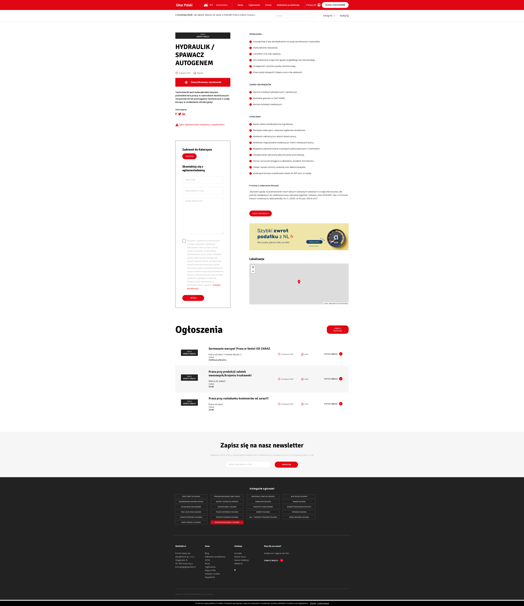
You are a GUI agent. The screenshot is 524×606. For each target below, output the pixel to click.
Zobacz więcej (271, 560)
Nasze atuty (240, 556)
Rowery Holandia (299, 502)
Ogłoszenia (254, 5)
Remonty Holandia (263, 512)
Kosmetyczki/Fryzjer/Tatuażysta (299, 507)
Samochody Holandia (263, 502)
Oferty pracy (202, 35)
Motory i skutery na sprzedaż (227, 502)
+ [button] (253, 267)
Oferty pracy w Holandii (191, 496)
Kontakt (238, 553)
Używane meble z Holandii (227, 507)
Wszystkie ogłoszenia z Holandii (227, 522)
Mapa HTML (210, 570)
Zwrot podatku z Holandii (191, 522)
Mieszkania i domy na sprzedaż (263, 496)
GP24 (207, 560)
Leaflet (326, 303)
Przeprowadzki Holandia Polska (191, 502)
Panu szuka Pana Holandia (191, 512)
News (240, 5)
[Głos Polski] (184, 5)
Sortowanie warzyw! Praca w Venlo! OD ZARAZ (239, 348)
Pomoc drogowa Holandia (299, 517)
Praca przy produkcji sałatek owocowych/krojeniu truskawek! (230, 373)
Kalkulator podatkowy (288, 5)
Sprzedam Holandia (299, 512)
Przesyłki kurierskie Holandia (227, 517)
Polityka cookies (212, 573)
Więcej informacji (260, 213)
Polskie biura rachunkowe (191, 507)
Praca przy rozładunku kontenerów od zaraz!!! (239, 398)
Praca (268, 5)
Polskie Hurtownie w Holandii (227, 512)
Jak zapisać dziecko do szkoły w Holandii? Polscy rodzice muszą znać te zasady (217, 15)
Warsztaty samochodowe (263, 507)
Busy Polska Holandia (299, 496)
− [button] (253, 271)
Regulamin (210, 577)
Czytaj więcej (323, 603)
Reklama (238, 563)
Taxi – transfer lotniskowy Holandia (263, 517)
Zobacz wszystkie (337, 329)
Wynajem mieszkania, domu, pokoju (227, 496)
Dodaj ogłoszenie (335, 5)
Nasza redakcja (241, 560)
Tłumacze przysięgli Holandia (191, 517)
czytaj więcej (331, 354)
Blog (207, 553)
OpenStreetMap (342, 303)
